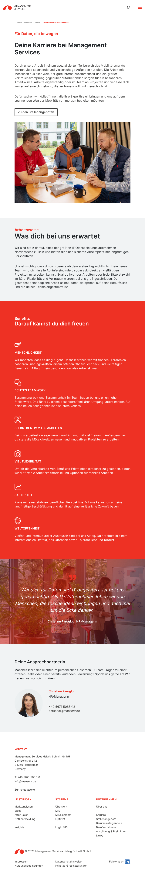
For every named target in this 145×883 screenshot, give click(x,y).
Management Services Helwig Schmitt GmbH (42, 756)
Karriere (101, 814)
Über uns (101, 806)
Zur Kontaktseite (25, 789)
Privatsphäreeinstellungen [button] (71, 865)
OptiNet (60, 819)
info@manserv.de (25, 781)
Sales (18, 810)
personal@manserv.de (64, 711)
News (99, 835)
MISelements (63, 814)
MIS (57, 810)
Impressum (21, 861)
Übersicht (61, 806)
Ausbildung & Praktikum (111, 831)
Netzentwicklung (25, 819)
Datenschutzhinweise (68, 861)
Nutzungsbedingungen (29, 865)
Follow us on (117, 861)
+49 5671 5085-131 (62, 707)
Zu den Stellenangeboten (36, 112)
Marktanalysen (24, 806)
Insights (19, 827)
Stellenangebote (106, 819)
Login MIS (61, 827)
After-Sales (21, 814)
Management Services (24, 22)
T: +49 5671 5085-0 (27, 777)
